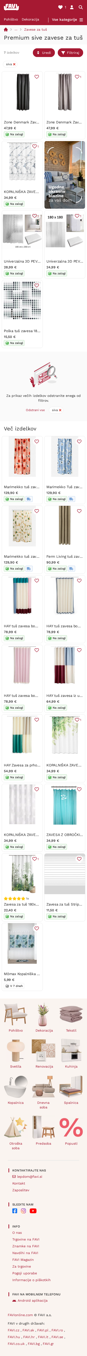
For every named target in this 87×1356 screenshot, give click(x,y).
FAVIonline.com (20, 1315)
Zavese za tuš (35, 29)
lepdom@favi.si (29, 1176)
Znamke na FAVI (25, 1246)
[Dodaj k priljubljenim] (37, 76)
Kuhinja (71, 1066)
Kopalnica (16, 1103)
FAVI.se (57, 1337)
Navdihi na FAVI (25, 1253)
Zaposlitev (20, 1190)
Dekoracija (30, 19)
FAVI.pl (43, 1330)
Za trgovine (21, 1266)
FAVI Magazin (23, 1260)
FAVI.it (44, 1337)
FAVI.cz (14, 1330)
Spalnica (71, 1103)
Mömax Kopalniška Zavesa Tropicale (34, 974)
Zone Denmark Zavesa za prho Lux (33, 122)
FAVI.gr (48, 1344)
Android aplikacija (33, 1300)
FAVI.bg (34, 1344)
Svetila (15, 1066)
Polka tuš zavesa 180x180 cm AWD (33, 331)
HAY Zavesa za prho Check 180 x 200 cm (38, 765)
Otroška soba (15, 1146)
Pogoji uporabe (24, 1273)
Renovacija (44, 1066)
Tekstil (71, 1030)
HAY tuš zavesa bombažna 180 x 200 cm (38, 626)
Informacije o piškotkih (31, 1280)
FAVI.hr (29, 1337)
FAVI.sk (28, 1330)
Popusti (71, 1143)
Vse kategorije (64, 19)
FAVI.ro (57, 1330)
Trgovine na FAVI (25, 1239)
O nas (17, 1233)
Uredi (46, 53)
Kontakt (18, 1183)
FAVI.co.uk (17, 1344)
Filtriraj (73, 53)
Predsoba (43, 1143)
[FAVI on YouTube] (33, 1210)
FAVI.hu (14, 1337)
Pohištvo (11, 19)
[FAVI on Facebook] (14, 1210)
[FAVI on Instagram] (23, 1210)
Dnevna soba (43, 1105)
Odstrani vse (35, 410)
